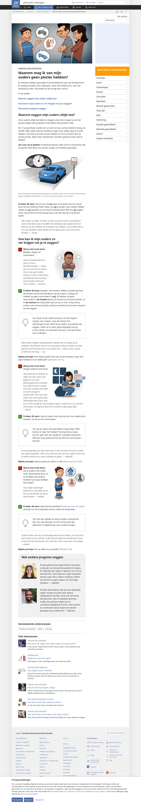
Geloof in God (20, 767)
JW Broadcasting (45, 773)
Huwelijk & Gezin (21, 758)
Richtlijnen (43, 770)
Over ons (66, 744)
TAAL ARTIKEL (122, 16)
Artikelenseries (44, 755)
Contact (65, 754)
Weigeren (28, 800)
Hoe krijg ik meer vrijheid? (40, 670)
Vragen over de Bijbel (22, 742)
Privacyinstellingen (30, 794)
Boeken (42, 745)
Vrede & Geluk (20, 755)
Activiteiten (66, 769)
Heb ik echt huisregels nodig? (41, 687)
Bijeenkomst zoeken (114, 743)
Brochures (43, 748)
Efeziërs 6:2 (65, 549)
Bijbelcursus (19, 748)
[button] (43, 7)
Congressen (66, 766)
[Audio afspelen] (117, 12)
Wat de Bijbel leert (18, 11)
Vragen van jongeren (42, 11)
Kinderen (18, 764)
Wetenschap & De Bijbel (23, 770)
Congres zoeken (93, 746)
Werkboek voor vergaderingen (49, 761)
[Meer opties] (126, 12)
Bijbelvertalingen (45, 742)
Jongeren (30, 11)
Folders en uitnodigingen (47, 751)
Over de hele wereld (69, 775)
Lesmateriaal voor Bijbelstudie (25, 751)
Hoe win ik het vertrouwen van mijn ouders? (48, 714)
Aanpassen (39, 800)
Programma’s (44, 764)
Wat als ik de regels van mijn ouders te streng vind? (52, 643)
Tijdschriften (43, 758)
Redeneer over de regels (72, 506)
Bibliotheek (43, 738)
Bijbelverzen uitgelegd (22, 745)
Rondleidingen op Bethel (70, 757)
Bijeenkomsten (67, 760)
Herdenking (66, 763)
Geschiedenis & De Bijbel (23, 773)
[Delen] (122, 12)
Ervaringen (66, 772)
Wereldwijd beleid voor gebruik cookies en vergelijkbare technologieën (77, 791)
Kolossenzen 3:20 (73, 461)
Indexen (42, 767)
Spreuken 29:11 (56, 359)
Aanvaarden (17, 800)
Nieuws (65, 738)
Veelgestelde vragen (69, 748)
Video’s (42, 776)
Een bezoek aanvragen (70, 751)
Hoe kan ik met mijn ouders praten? (44, 702)
